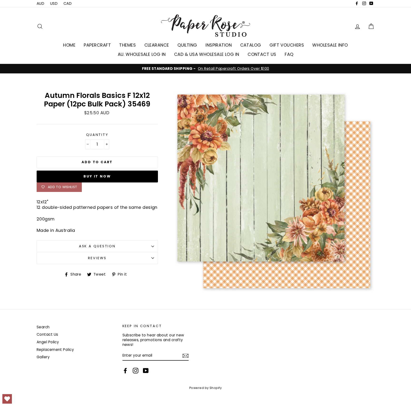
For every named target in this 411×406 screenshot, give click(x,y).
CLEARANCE (156, 45)
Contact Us (47, 334)
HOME (69, 45)
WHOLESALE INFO (330, 45)
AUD (40, 3)
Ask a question (97, 246)
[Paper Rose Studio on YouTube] (146, 370)
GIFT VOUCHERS (286, 45)
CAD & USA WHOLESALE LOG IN (206, 54)
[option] (205, 68)
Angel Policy (48, 341)
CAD (68, 3)
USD (54, 3)
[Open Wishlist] (7, 399)
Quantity (97, 135)
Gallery (43, 356)
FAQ (289, 54)
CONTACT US (262, 54)
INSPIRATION (219, 45)
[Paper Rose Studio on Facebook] (125, 370)
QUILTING (187, 45)
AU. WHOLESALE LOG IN (142, 54)
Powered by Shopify (205, 388)
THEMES (127, 45)
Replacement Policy (55, 349)
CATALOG (250, 45)
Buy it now (97, 176)
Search (43, 327)
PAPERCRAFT (97, 45)
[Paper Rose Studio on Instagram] (135, 370)
